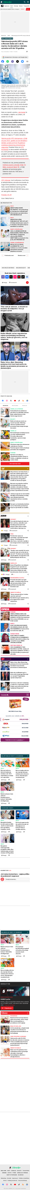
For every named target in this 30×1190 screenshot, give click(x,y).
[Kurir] (6, 2)
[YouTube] (19, 276)
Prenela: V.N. (5, 195)
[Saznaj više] (28, 984)
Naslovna (3, 35)
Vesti (9, 35)
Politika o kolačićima (24, 1178)
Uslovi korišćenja (22, 1180)
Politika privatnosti (12, 1180)
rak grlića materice (8, 267)
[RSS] (23, 401)
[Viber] (3, 276)
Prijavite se (8, 1008)
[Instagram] (15, 276)
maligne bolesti (21, 267)
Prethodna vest (9, 255)
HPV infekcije (5, 180)
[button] (27, 51)
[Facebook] (7, 276)
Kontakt (9, 1178)
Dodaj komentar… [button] (11, 879)
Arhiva (5, 1180)
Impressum (15, 1178)
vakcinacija (21, 112)
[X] (11, 276)
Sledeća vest (21, 255)
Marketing (3, 1178)
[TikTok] (23, 276)
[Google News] (27, 276)
